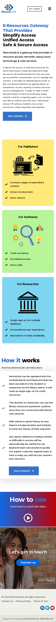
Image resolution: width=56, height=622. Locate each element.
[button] (34, 8)
